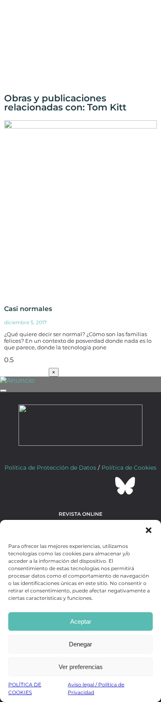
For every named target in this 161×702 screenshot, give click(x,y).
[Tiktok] (102, 485)
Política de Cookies (129, 467)
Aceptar (80, 621)
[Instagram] (80, 485)
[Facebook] (36, 485)
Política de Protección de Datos (50, 467)
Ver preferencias (81, 666)
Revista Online (80, 514)
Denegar (80, 644)
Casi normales (28, 309)
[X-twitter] (58, 485)
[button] (148, 530)
